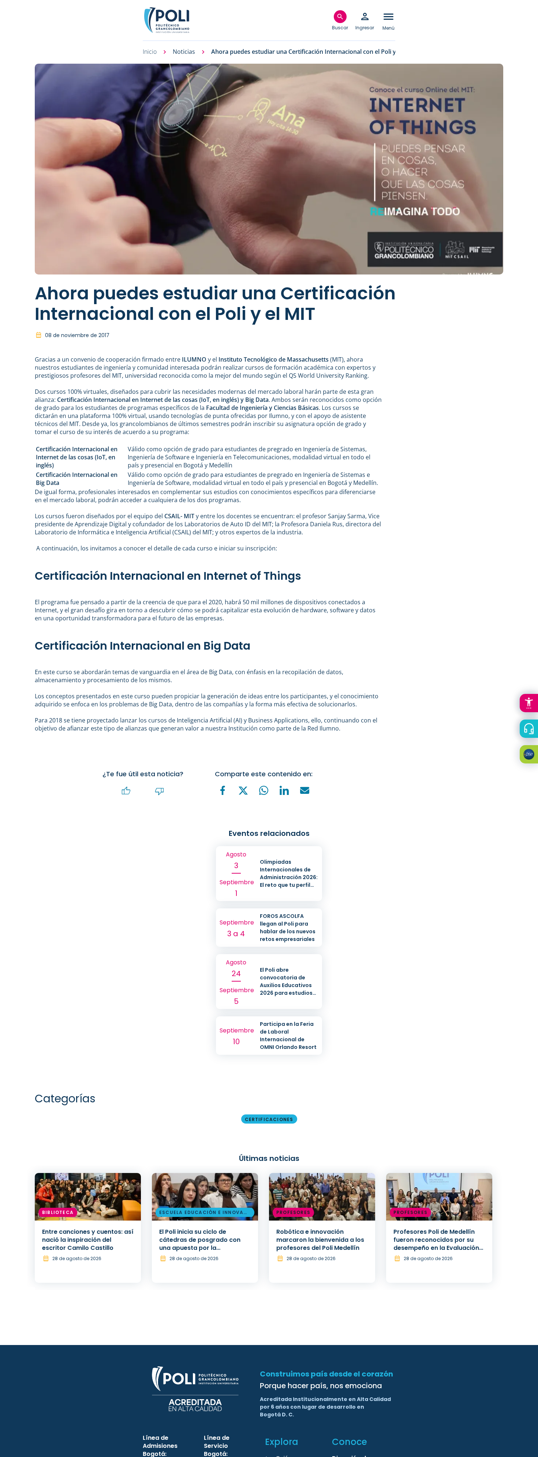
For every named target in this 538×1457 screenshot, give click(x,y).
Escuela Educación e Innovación (204, 1213)
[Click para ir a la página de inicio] (166, 20)
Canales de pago (530, 755)
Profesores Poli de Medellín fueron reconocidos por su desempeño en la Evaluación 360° (436, 1244)
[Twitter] (243, 791)
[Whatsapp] (264, 790)
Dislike (159, 791)
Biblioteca (58, 1212)
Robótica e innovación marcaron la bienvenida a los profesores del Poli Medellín (320, 1240)
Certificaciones (269, 1119)
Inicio (150, 52)
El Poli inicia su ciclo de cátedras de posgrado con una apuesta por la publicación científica (199, 1244)
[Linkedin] (284, 790)
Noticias (184, 52)
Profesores (293, 1212)
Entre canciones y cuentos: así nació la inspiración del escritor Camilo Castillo (88, 1240)
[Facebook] (223, 790)
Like (126, 791)
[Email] (305, 790)
